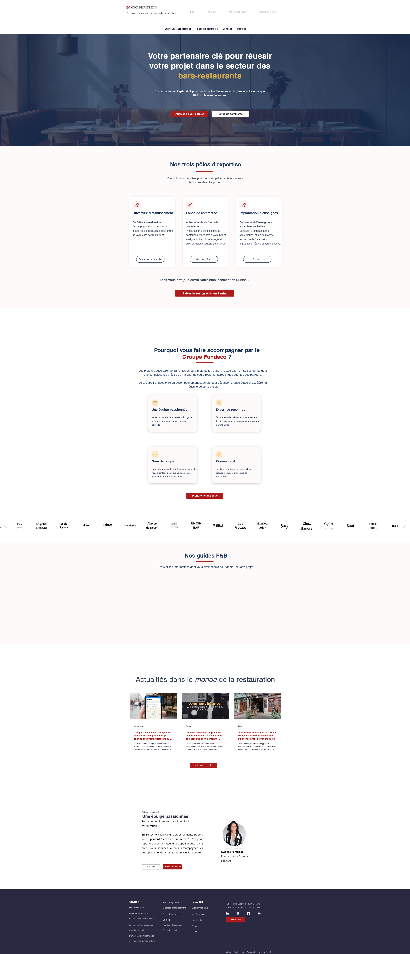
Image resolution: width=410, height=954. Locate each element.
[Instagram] (238, 913)
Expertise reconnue (230, 409)
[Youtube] (259, 913)
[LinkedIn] (227, 913)
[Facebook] (248, 913)
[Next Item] (404, 525)
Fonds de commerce (201, 213)
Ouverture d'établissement (152, 213)
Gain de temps (163, 461)
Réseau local (225, 461)
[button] (206, 30)
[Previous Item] (5, 525)
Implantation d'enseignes (258, 213)
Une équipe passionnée (169, 409)
